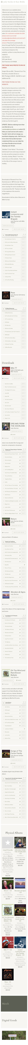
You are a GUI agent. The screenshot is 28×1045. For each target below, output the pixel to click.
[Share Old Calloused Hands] (20, 571)
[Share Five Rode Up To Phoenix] (20, 620)
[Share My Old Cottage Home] (20, 577)
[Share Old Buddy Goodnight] (20, 583)
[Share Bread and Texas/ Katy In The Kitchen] (20, 454)
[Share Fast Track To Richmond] (20, 510)
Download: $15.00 (16, 431)
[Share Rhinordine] (20, 732)
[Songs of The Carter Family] (6, 754)
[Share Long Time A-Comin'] (20, 639)
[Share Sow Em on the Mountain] (20, 795)
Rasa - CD (8, 982)
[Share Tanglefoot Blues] (20, 479)
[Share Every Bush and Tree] (20, 549)
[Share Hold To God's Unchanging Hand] (20, 552)
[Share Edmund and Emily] (20, 716)
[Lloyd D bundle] (8, 842)
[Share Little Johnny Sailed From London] (20, 719)
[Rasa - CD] (8, 974)
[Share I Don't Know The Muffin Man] (20, 473)
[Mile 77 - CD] (8, 942)
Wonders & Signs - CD (20, 891)
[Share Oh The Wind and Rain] (20, 722)
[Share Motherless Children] (20, 804)
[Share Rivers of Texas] (20, 568)
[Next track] (25, 234)
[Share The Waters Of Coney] (20, 629)
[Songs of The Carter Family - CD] (20, 910)
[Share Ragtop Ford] (20, 466)
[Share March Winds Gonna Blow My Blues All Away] (20, 817)
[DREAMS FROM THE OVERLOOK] (6, 426)
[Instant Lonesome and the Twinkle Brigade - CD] (20, 942)
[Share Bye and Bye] (20, 801)
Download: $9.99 (16, 374)
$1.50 (23, 312)
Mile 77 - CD (8, 950)
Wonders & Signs (7, 858)
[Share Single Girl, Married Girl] (20, 792)
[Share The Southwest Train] (20, 658)
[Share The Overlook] (20, 463)
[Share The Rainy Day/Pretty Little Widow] (20, 587)
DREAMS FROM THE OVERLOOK (21, 861)
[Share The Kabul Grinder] (20, 626)
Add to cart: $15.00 (19, 229)
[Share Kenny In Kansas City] (20, 623)
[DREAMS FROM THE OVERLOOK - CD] (20, 842)
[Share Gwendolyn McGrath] (20, 648)
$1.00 (23, 239)
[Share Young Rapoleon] (20, 726)
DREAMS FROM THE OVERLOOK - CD (20, 851)
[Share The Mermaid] (20, 574)
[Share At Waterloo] (20, 654)
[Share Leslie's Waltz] (20, 507)
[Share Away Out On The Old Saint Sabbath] (20, 783)
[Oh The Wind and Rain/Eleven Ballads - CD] (8, 910)
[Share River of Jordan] (20, 811)
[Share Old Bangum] (20, 710)
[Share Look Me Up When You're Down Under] (20, 645)
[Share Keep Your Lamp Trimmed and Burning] (20, 580)
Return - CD (8, 891)
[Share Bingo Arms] (20, 504)
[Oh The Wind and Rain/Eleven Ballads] (6, 673)
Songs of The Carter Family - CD (20, 919)
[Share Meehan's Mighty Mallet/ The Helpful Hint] (20, 513)
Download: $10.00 (8, 225)
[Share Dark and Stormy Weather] (20, 808)
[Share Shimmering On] (20, 460)
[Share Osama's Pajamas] (20, 651)
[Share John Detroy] (20, 707)
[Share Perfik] (20, 482)
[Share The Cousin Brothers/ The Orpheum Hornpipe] (20, 488)
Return (10, 856)
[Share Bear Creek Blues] (20, 786)
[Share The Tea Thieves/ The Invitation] (20, 485)
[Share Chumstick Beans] (20, 457)
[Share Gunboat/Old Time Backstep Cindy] (20, 558)
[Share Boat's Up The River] (20, 546)
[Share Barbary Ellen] (20, 738)
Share (13, 434)
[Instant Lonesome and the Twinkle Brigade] (6, 215)
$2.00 (23, 545)
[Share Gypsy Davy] (20, 713)
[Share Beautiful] (24, 565)
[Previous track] (23, 234)
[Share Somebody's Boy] (20, 555)
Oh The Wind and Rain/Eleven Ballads (8, 862)
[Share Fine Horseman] (20, 561)
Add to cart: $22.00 (19, 438)
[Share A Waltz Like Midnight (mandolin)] (20, 501)
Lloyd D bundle (8, 850)
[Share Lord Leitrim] (20, 735)
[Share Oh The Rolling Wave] (20, 469)
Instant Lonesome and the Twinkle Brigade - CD (20, 952)
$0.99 (23, 383)
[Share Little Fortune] (20, 494)
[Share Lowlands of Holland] (24, 729)
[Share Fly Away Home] (20, 636)
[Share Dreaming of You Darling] (20, 798)
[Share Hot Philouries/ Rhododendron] (20, 491)
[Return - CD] (8, 883)
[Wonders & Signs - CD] (20, 883)
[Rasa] (6, 295)
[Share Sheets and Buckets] (20, 498)
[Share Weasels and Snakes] (20, 632)
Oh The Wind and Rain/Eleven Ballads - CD (8, 919)
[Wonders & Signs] (6, 595)
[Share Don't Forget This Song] (20, 814)
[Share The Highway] (20, 642)
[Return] (6, 522)
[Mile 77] (6, 371)
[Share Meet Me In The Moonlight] (20, 789)
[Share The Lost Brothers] (20, 476)
